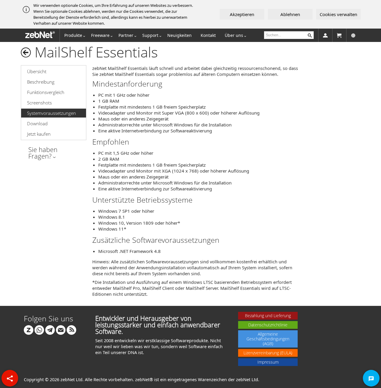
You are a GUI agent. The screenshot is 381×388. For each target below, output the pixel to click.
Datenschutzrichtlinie (268, 325)
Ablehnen (290, 14)
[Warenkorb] (339, 35)
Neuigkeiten (179, 35)
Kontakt (208, 35)
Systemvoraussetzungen (51, 113)
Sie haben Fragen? (42, 152)
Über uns (234, 35)
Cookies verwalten (338, 14)
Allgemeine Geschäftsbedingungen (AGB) (267, 338)
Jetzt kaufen (39, 134)
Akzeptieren (242, 14)
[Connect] (28, 329)
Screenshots (39, 103)
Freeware (100, 35)
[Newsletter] (60, 329)
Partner (125, 35)
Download (37, 123)
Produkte (73, 35)
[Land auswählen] (353, 35)
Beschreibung (40, 82)
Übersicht (36, 71)
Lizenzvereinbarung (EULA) (267, 353)
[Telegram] (50, 329)
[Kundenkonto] (325, 35)
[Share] (9, 378)
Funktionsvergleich (45, 92)
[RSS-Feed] (71, 329)
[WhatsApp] (39, 329)
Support (150, 35)
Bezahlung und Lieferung (268, 315)
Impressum (268, 362)
